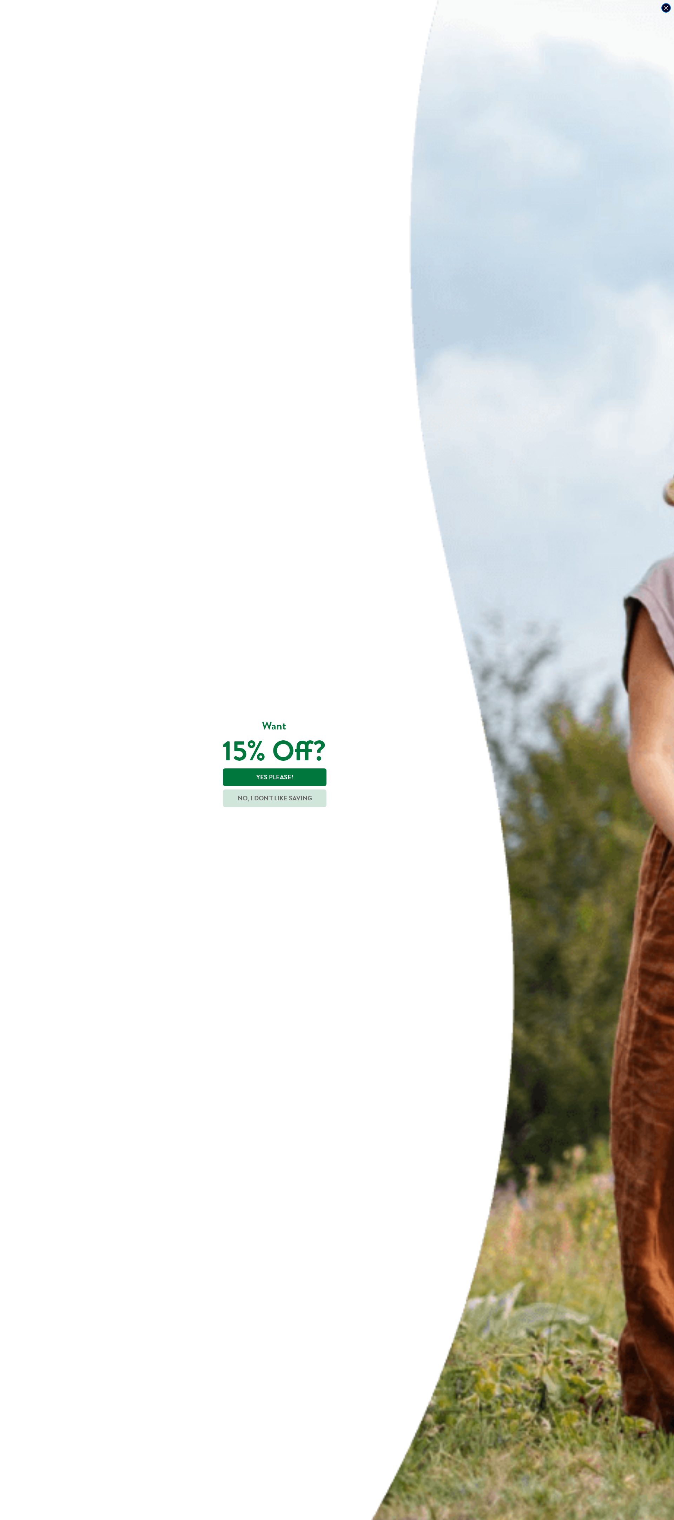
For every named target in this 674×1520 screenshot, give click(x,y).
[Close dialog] (666, 8)
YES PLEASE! (274, 777)
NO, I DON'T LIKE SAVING (275, 798)
